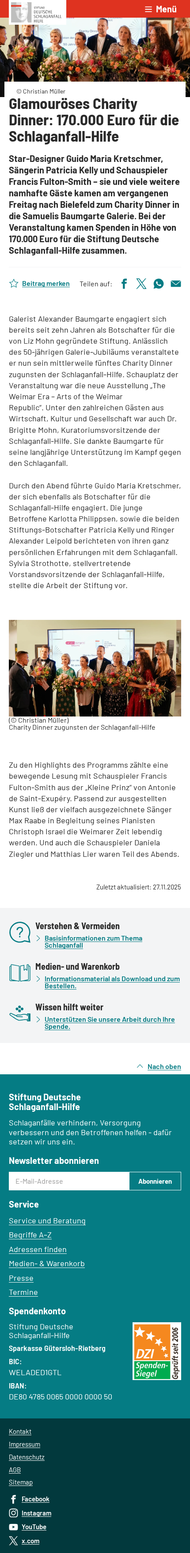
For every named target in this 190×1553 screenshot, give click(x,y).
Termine (23, 1292)
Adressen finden (38, 1249)
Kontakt (20, 1431)
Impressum (24, 1444)
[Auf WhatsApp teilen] (158, 282)
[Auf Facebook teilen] (124, 282)
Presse (21, 1278)
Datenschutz (27, 1457)
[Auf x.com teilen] (141, 282)
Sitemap (21, 1482)
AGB (15, 1470)
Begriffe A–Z (30, 1234)
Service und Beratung (47, 1220)
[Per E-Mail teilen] (176, 282)
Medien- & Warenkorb (47, 1263)
